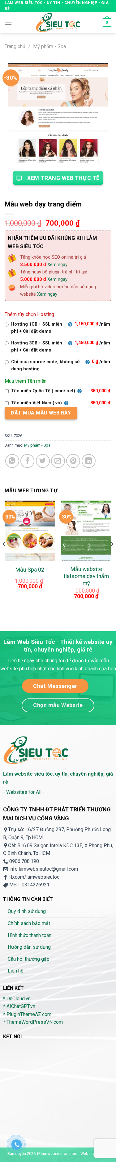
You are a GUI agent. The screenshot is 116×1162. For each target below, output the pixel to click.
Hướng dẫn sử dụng (29, 947)
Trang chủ (15, 46)
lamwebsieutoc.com (59, 1153)
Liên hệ (15, 971)
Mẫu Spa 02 (29, 570)
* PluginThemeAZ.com (27, 1014)
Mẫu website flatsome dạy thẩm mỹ (86, 576)
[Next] (112, 556)
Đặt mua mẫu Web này (41, 413)
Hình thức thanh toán (29, 935)
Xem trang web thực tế (63, 178)
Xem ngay (57, 264)
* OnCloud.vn (17, 999)
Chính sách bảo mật (29, 923)
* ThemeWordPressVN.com (33, 1022)
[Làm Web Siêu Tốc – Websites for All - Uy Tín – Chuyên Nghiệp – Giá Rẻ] (58, 22)
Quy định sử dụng (27, 911)
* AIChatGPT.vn (19, 1006)
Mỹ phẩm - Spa (49, 46)
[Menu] (8, 22)
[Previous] (4, 556)
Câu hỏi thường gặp (28, 959)
